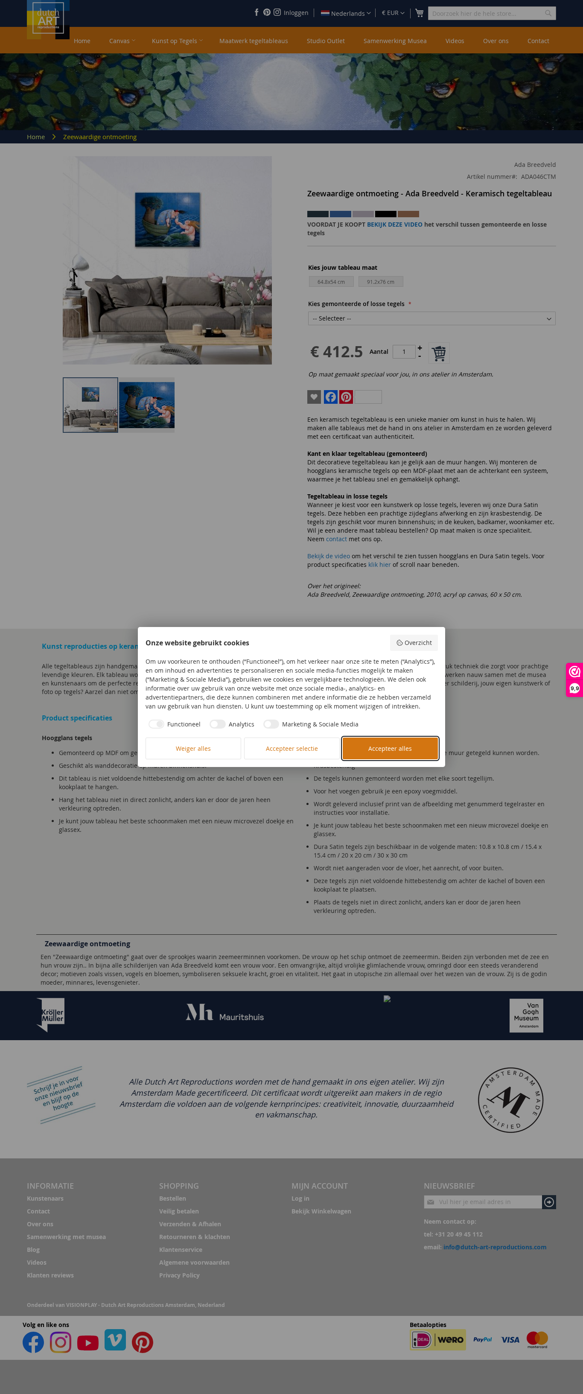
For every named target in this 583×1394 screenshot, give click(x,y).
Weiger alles (193, 748)
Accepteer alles (390, 748)
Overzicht (418, 643)
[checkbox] (173, 724)
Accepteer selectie (292, 748)
